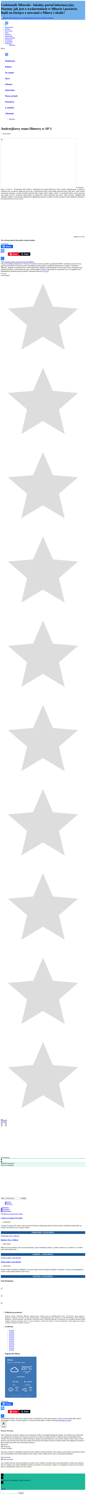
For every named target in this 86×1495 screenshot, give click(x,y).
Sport (6, 32)
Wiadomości (9, 27)
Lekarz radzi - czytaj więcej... (43, 1232)
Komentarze (9, 1204)
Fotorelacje (8, 39)
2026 (11, 1330)
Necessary (6, 1446)
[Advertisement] (43, 216)
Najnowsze (8, 1201)
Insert (21, 1493)
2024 (11, 1334)
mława (13, 262)
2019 (11, 1343)
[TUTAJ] (45, 271)
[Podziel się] (43, 258)
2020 (11, 1341)
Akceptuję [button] (54, 1420)
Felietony (8, 34)
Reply (4, 1489)
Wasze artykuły (10, 38)
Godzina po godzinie (17, 1395)
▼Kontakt (8, 43)
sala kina (19, 262)
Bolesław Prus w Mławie (9, 1240)
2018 (11, 1344)
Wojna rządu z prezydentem (11, 1262)
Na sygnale (8, 31)
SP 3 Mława (30, 262)
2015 (11, 1350)
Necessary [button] (4, 1444)
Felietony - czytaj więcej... (43, 1276)
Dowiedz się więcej (64, 1420)
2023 (11, 1336)
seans (24, 262)
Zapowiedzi (9, 36)
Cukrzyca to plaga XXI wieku (11, 1218)
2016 (11, 1348)
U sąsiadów (9, 41)
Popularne (8, 1203)
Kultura (7, 29)
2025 (11, 1332)
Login (5, 1120)
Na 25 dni (28, 1395)
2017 (11, 1346)
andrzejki (8, 262)
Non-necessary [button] (6, 1457)
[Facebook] (43, 250)
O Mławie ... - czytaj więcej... (43, 1254)
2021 (11, 1339)
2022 (11, 1337)
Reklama (12, 45)
